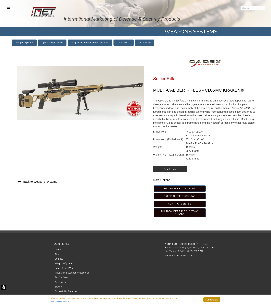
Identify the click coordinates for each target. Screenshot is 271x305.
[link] (52, 43)
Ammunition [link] (60, 282)
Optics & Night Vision (65, 268)
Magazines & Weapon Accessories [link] (72, 272)
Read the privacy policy (60, 301)
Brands (58, 286)
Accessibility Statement (66, 291)
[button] (8, 8)
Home (58, 249)
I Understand (211, 300)
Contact (59, 258)
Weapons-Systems (64, 263)
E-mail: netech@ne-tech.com (179, 255)
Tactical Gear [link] (61, 277)
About (58, 254)
